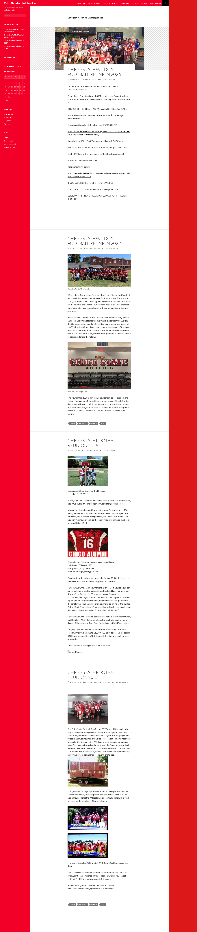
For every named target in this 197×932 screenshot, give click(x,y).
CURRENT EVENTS (110, 3)
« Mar (7, 100)
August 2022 (8, 118)
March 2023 (8, 114)
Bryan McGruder (93, 248)
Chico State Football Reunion (20, 3)
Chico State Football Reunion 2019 (93, 443)
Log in (6, 138)
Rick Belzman (90, 79)
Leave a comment (107, 79)
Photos (135, 3)
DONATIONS (124, 3)
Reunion (93, 423)
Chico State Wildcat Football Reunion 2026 (94, 72)
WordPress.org (9, 147)
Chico (72, 423)
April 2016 (7, 124)
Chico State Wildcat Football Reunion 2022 (94, 241)
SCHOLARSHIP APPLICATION (151, 3)
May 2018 (7, 121)
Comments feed (10, 144)
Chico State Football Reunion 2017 (93, 675)
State (103, 423)
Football (83, 423)
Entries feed (8, 141)
